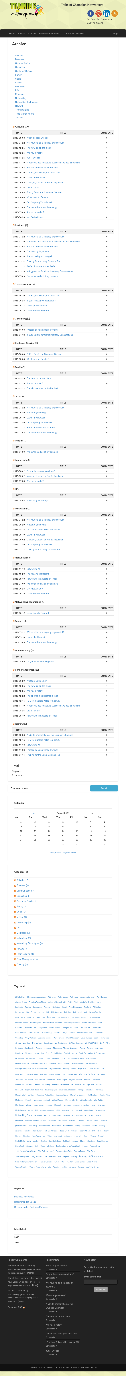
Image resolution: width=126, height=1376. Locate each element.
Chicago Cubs (67, 1027)
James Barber (87, 1074)
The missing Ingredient (38, 251)
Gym (60, 1063)
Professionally (44, 1125)
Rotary (106, 1130)
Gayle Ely (82, 1053)
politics (89, 1120)
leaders (37, 1084)
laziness (29, 1084)
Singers (93, 1136)
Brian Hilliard (20, 1017)
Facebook (19, 1053)
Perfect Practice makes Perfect (42, 266)
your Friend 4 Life (92, 1167)
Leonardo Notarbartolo (60, 1084)
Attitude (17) (23, 880)
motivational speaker (81, 1105)
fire (47, 1053)
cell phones (43, 1027)
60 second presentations (36, 997)
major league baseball (67, 1089)
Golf (63, 1058)
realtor (95, 1125)
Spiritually (66, 1141)
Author (99, 1002)
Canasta (18, 1027)
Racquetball (56, 1125)
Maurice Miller (105, 1095)
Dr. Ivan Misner (91, 1042)
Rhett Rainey (37, 1130)
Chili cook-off (85, 1027)
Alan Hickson (102, 997)
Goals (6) (21, 911)
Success (29, 1146)
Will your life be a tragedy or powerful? (45, 142)
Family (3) (21, 906)
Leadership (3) (24, 922)
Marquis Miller (20, 1095)
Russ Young (36, 1136)
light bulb (90, 1084)
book (85, 1012)
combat (72, 1032)
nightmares (57, 1115)
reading (77, 1125)
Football (67, 1053)
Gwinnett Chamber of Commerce (44, 1063)
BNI (47, 1012)
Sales (49, 1136)
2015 (16, 1237)
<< (34, 812)
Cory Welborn (30, 1037)
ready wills (86, 1125)
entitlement (99, 1048)
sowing (35, 1141)
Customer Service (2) (27, 901)
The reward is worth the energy (42, 207)
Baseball (47, 1007)
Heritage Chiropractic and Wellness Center (31, 1068)
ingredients (19, 1074)
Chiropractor (96, 1027)
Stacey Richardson (87, 1141)
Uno (63, 1161)
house (73, 1068)
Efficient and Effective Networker (65, 1048)
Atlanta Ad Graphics (87, 1002)
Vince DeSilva (92, 1161)
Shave (86, 1136)
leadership (46, 1084)
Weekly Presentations (38, 1167)
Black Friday (31, 1012)
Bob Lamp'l (77, 1012)
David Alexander (72, 1037)
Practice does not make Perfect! (42, 167)
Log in (116, 33)
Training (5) (22, 964)
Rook (99, 1130)
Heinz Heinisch (91, 1063)
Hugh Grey (82, 1068)
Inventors (43, 1074)
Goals (18, 78)
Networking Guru (23, 1115)
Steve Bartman (102, 1141)
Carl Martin (28, 1027)
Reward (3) (22, 948)
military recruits (38, 1105)
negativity (65, 1110)
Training (19, 117)
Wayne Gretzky (21, 1167)
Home (12, 33)
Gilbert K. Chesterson (96, 1053)
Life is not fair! (33, 187)
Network (79, 1110)
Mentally (29, 1100)
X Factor (72, 1167)
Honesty (66, 1068)
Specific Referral (55, 1141)
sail (44, 1136)
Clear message (46, 1032)
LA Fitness (96, 1079)
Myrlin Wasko (20, 1110)
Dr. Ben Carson (61, 1043)
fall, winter (28, 1053)
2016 (16, 1242)
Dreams (39, 1048)
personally (52, 1120)
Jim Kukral (29, 1079)
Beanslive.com (90, 1367)
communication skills (85, 1032)
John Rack (51, 1079)
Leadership (20, 86)
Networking (20, 98)
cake (100, 1022)
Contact (32, 33)
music (93, 1105)
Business (19, 59)
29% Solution (20, 997)
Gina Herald (19, 1058)
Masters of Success (77, 1095)
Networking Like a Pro (42, 1115)
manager (81, 1089)
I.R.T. (104, 1068)
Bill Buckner (97, 1007)
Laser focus (19, 1084)
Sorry (29, 1141)
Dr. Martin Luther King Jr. (24, 1048)
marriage (31, 1095)
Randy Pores (68, 1125)
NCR (58, 1110)
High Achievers (55, 1068)
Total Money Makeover (52, 1156)
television (50, 1146)
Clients (57, 1032)
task (36, 1146)
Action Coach (63, 997)
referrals (18, 1130)
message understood (42, 1100)
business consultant (78, 1017)
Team (43, 1146)
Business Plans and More (52, 1022)
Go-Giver (55, 1058)
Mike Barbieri (98, 1100)
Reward (19, 105)
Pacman (91, 1115)
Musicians (101, 1105)
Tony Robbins (36, 1156)
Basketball (56, 1007)
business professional (72, 1022)
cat (35, 1027)
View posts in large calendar (63, 852)
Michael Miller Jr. (71, 1100)
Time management (22, 1156)
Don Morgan (36, 1043)
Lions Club (19, 1089)
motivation (67, 1105)
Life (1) (20, 927)
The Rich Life (43, 1151)
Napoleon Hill (32, 1110)
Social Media (20, 1141)
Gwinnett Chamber (22, 1063)
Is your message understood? (41, 300)
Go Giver (40, 1058)
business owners (21, 1022)
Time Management (24, 113)
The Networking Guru (25, 1150)
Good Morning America (75, 1058)
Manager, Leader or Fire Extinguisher (45, 182)
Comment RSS (15, 1307)
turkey (57, 1161)
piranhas (81, 1120)
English (90, 1048)
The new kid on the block (39, 147)
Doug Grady (48, 1043)
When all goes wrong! (37, 137)
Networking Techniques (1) (30, 943)
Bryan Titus (41, 1017)
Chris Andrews (20, 1032)
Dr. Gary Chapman (76, 1043)
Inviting (18, 82)
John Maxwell (40, 1079)
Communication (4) (26, 890)
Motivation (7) (23, 932)
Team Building (22, 109)
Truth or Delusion (46, 1161)
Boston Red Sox (95, 1012)
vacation (70, 1161)
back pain (19, 1007)
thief (51, 1151)
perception (19, 1120)
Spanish (44, 1141)
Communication (22, 63)
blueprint (41, 1012)
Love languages (51, 1089)
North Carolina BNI (79, 1115)
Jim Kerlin (19, 1079)
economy (47, 1048)
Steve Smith (19, 1146)
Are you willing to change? (39, 256)
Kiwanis (87, 1079)
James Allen (72, 1074)
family (37, 1053)
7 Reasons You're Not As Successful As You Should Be (53, 162)
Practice (104, 1120)
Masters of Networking (45, 1095)
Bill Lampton (19, 1012)
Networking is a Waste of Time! (42, 578)
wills (49, 1167)
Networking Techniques (26, 101)
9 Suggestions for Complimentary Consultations (50, 271)
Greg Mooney (91, 1058)
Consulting (20, 66)
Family (18, 74)
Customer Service (24, 70)
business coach (63, 1017)
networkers (88, 1110)
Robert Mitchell (84, 1130)
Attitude (19, 55)
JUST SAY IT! (33, 157)
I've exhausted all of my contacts (42, 276)
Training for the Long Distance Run (44, 261)
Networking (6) (24, 937)
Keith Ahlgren (62, 1079)
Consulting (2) (23, 895)
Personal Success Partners (35, 1120)
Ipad (64, 1074)
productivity (33, 1125)
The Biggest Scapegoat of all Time (43, 172)
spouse (75, 1141)
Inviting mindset (55, 1074)
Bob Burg (67, 1012)
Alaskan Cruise (21, 1002)
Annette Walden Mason (37, 1002)
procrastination (20, 1125)
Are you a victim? (35, 152)
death (96, 1037)
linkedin (99, 1084)
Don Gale (26, 1043)
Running (26, 1136)
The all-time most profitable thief (42, 388)
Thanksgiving (95, 1146)
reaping (102, 1125)
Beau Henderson (75, 1007)
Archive (21, 33)
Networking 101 (34, 568)
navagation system (47, 1110)
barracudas (37, 1007)
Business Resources (49, 33)
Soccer (101, 1136)
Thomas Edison (79, 1151)
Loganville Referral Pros (34, 1089)
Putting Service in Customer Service (44, 192)
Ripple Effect (64, 1130)
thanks (85, 1146)
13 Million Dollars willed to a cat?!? (43, 529)
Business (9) (23, 885)
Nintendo (66, 1115)
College (64, 1032)
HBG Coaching (77, 1063)
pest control (62, 1120)
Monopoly (58, 1105)
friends (74, 1053)
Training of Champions (91, 1156)
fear (42, 1053)
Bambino (28, 1007)
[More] (30, 1272)
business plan (35, 1022)
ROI (93, 1130)
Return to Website (75, 33)
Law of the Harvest (36, 177)
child (76, 1027)
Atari (75, 1002)
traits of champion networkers (26, 1161)
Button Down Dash (89, 1022)
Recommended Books (25, 1201)
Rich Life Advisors (50, 1130)
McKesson (19, 1100)
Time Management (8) (27, 959)
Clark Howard (34, 1032)
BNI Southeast (56, 1012)
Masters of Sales (62, 1095)
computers (99, 1032)
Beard (64, 1007)
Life (17, 90)
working (64, 1167)
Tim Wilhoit (91, 1151)
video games (80, 1161)
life (84, 1084)
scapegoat (58, 1136)
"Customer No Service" (38, 197)
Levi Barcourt (76, 1084)
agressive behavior (87, 997)
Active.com (74, 997)
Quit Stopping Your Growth (40, 202)
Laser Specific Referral (38, 310)
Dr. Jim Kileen (105, 1043)
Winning (56, 1167)
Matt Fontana (92, 1095)
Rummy (18, 1136)
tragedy (66, 1156)
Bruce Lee (30, 1017)
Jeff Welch (101, 1074)
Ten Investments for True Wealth (68, 1146)
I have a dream (94, 1068)
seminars (78, 1136)
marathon (89, 1089)
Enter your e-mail (92, 1276)
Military (28, 1105)
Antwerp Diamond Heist (57, 1002)
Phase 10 (72, 1120)
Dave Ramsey (58, 1037)
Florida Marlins (56, 1053)
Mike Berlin (19, 1105)
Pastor (98, 1115)
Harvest (67, 1063)
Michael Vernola (86, 1100)
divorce (18, 1043)
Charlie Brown (54, 1027)
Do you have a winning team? (41, 471)
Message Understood (37, 305)
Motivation (20, 94)
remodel (27, 1130)
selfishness (68, 1136)
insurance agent (32, 1074)
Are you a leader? (35, 212)
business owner (94, 1017)
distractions (104, 1037)
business (51, 1017)
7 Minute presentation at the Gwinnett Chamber (50, 734)
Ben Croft (87, 1007)
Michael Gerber (57, 1100)
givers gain (30, 1058)
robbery (74, 1130)
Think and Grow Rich (63, 1151)
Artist (70, 1002)
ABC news (52, 997)
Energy (82, 1048)
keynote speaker (75, 1079)
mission (49, 1105)
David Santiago (86, 1037)
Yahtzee (81, 1167)
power (96, 1120)
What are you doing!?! (37, 412)
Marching (99, 1089)
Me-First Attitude (35, 217)
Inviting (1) (22, 917)
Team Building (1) (25, 953)
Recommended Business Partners (30, 1207)
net (72, 1110)
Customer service (44, 1037)
